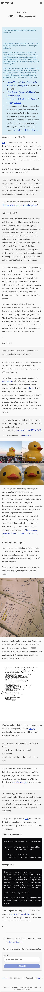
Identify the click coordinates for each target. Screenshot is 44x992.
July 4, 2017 (26, 435)
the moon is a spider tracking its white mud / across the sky (19, 533)
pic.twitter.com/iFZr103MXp (29, 430)
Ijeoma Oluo (12, 81)
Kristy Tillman (31, 129)
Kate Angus (7, 381)
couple (22, 85)
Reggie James (15, 102)
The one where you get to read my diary (20, 205)
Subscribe (22, 966)
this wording (14, 941)
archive (14, 913)
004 (3, 142)
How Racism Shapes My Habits (21, 92)
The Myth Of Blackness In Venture (23, 99)
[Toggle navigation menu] (41, 3)
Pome (31, 388)
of (26, 85)
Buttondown (16, 987)
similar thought (20, 782)
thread (17, 129)
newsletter (25, 913)
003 (26, 818)
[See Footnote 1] (33, 648)
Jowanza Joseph (13, 95)
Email (6, 955)
